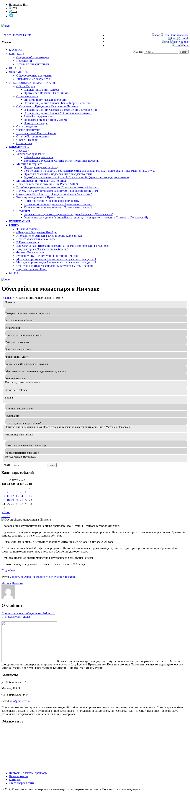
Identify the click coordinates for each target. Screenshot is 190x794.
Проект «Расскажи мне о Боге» (36, 239)
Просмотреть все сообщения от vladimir (28, 613)
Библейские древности (38, 116)
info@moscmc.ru (20, 701)
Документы (18, 72)
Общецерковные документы (34, 75)
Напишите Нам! (19, 4)
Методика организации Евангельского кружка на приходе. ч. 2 (56, 262)
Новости (16, 68)
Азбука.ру (22, 150)
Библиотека (19, 147)
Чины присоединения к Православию (40, 197)
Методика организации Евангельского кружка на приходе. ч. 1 (56, 259)
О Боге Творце (25, 86)
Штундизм (23, 210)
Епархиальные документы (33, 78)
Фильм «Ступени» (28, 229)
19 (12, 500)
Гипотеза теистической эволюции (45, 99)
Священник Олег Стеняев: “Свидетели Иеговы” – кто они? (54, 194)
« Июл (6, 512)
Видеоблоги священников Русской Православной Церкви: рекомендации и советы (76, 177)
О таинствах (24, 143)
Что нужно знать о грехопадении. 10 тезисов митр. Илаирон (54, 265)
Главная (15, 50)
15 (25, 496)
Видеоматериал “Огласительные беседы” (42, 249)
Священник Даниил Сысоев (42, 89)
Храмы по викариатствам (32, 64)
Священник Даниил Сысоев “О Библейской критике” (58, 113)
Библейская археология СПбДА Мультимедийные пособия (61, 160)
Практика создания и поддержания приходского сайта (58, 174)
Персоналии (24, 60)
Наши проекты (18, 776)
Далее (28, 616)
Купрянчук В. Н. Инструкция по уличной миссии (47, 255)
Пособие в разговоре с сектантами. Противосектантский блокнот (57, 187)
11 (8, 496)
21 (21, 500)
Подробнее (8, 570)
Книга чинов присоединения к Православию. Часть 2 (58, 207)
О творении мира (27, 96)
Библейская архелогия (30, 153)
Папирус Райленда (36, 123)
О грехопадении (26, 126)
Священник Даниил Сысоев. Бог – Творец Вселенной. (58, 103)
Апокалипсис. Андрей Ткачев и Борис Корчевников (49, 235)
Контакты (15, 779)
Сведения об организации (32, 57)
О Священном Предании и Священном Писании (47, 106)
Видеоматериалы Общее (31, 269)
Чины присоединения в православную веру (51, 200)
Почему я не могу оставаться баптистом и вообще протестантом (57, 190)
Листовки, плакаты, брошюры (28, 772)
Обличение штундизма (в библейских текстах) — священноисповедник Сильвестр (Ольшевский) (86, 217)
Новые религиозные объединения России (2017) (47, 184)
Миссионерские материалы (32, 83)
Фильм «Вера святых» (30, 252)
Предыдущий (11, 616)
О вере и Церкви (27, 139)
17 (3, 500)
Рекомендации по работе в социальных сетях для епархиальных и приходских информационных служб (89, 170)
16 (30, 496)
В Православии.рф (28, 242)
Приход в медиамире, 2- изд (41, 167)
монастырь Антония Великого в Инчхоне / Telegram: (43, 576)
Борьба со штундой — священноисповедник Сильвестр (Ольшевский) (68, 214)
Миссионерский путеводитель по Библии (42, 180)
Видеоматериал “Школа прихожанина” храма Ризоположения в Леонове (62, 245)
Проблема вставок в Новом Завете (45, 119)
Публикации (19, 221)
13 (17, 496)
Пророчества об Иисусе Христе (36, 133)
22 (25, 500)
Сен (4, 516)
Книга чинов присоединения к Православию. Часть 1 (58, 204)
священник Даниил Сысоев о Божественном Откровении (60, 109)
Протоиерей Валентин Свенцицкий (46, 93)
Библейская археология (38, 157)
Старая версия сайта (22, 783)
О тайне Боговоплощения (32, 136)
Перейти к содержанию (16, 34)
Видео (14, 225)
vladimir (6, 583)
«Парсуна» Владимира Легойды (36, 232)
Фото (13, 273)
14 (21, 496)
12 (12, 496)
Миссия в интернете (29, 164)
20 (17, 500)
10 (3, 496)
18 (8, 500)
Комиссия (17, 54)
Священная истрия (28, 129)
